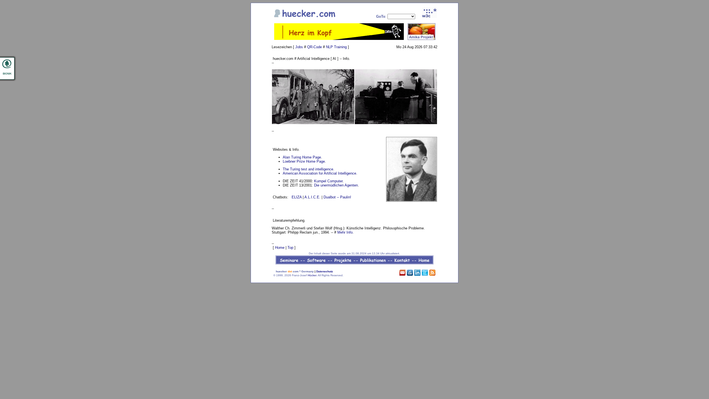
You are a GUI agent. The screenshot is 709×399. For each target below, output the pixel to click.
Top (290, 247)
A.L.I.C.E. (312, 197)
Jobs (299, 47)
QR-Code (314, 47)
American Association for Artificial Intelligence (319, 173)
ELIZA (297, 197)
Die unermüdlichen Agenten (336, 185)
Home (279, 247)
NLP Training (336, 47)
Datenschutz (324, 271)
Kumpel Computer (328, 181)
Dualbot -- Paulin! (337, 197)
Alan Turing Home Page (302, 157)
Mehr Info (345, 232)
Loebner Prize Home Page (304, 161)
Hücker (312, 275)
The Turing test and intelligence (308, 169)
